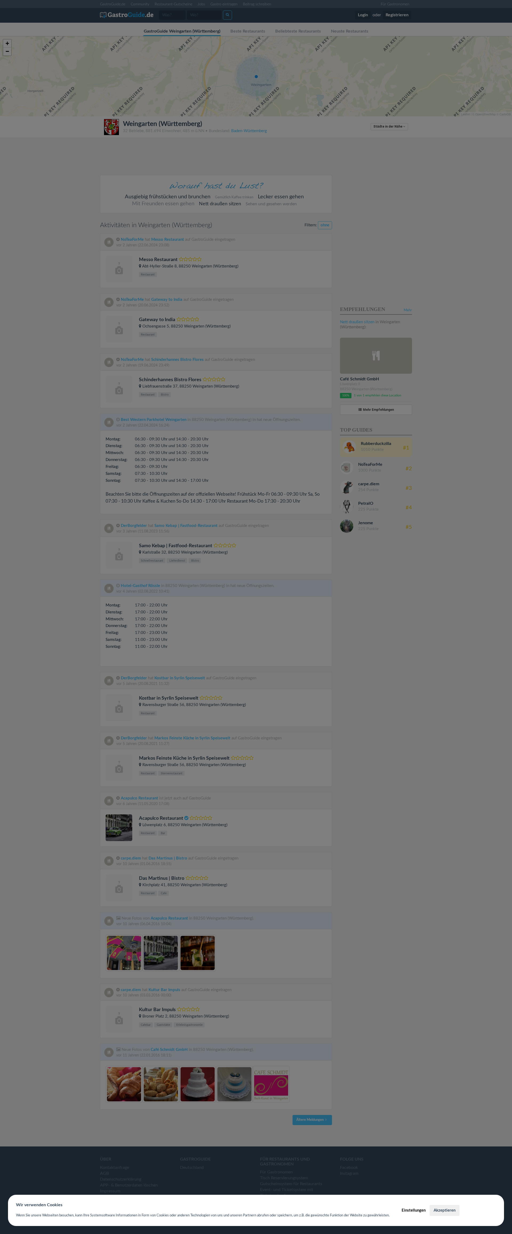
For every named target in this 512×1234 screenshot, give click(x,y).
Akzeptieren (444, 1210)
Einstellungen (414, 1210)
